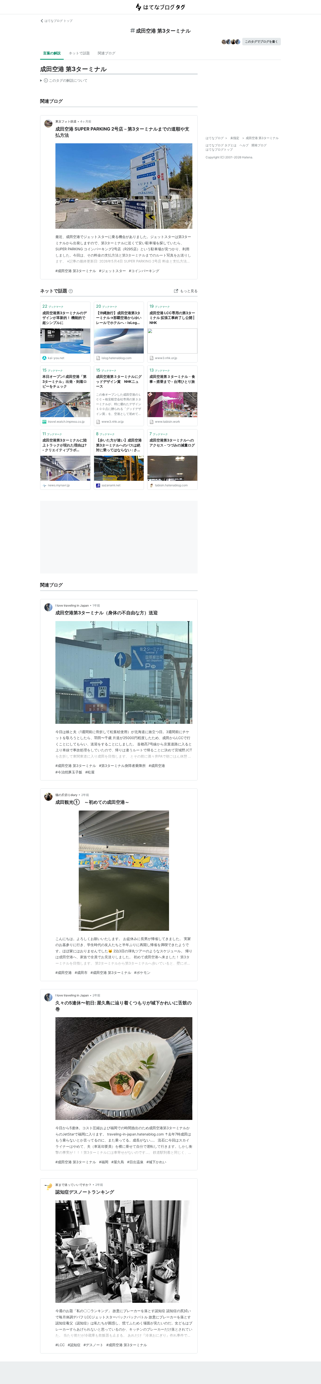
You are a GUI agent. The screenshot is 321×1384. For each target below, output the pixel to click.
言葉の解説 (52, 53)
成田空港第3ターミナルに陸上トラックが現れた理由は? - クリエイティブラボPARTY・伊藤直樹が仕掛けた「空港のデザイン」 (64, 445)
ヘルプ (244, 145)
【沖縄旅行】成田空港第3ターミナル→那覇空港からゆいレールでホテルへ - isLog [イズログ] (118, 318)
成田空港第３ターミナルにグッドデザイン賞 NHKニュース (119, 381)
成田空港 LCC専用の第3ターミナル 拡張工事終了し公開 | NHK (172, 318)
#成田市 (81, 972)
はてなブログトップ (219, 149)
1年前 (96, 605)
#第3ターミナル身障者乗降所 (122, 765)
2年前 (85, 795)
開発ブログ (259, 145)
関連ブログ (106, 53)
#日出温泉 (135, 1162)
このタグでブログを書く (261, 41)
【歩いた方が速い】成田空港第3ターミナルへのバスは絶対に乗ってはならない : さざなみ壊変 (119, 445)
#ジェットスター (112, 271)
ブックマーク (52, 306)
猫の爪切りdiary (66, 795)
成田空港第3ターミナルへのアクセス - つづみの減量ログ (172, 442)
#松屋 (90, 772)
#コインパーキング (144, 271)
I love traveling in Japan (72, 605)
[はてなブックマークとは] (71, 290)
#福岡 (103, 1162)
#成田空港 (157, 765)
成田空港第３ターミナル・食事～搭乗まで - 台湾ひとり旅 (172, 379)
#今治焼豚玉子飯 (68, 772)
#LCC (60, 1345)
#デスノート (93, 1345)
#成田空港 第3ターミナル (75, 271)
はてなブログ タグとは (221, 145)
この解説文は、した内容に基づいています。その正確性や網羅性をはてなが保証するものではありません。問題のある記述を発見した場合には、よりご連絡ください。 (64, 81)
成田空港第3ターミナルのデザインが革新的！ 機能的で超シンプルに (64, 318)
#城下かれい (156, 1162)
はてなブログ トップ (58, 21)
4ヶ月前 (85, 121)
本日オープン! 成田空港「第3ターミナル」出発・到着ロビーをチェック (64, 381)
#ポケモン (142, 972)
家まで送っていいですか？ (73, 1185)
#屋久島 (117, 1162)
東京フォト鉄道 (65, 121)
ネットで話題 (79, 53)
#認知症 (74, 1345)
